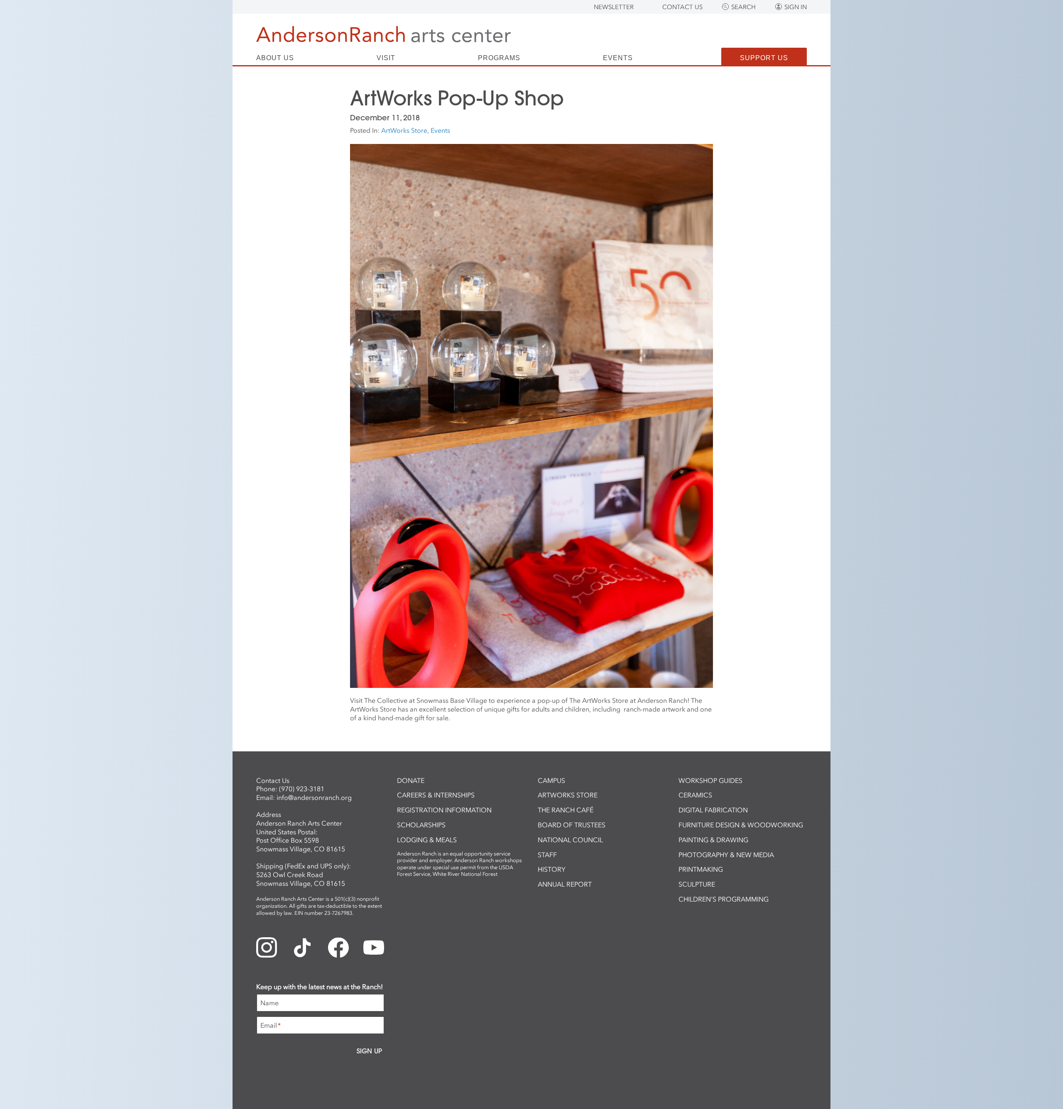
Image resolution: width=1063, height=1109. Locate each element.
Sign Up (369, 1051)
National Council (570, 840)
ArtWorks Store (404, 130)
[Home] (383, 34)
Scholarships (421, 825)
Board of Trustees (571, 825)
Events (618, 58)
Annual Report (565, 884)
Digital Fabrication (713, 810)
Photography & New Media (726, 855)
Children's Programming (723, 899)
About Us (275, 58)
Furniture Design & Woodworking (740, 825)
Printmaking (700, 869)
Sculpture (696, 884)
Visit (386, 58)
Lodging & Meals (427, 840)
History (552, 869)
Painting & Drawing (713, 840)
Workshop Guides (710, 780)
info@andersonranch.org (314, 797)
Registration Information (444, 810)
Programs (499, 58)
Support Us (764, 57)
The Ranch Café (565, 810)
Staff (547, 855)
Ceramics (695, 795)
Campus (551, 780)
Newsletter (614, 7)
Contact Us (682, 7)
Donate (410, 780)
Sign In (795, 7)
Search (743, 7)
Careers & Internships (436, 795)
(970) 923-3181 (301, 789)
